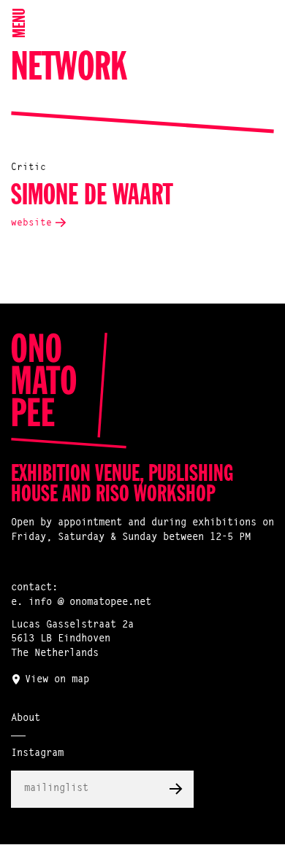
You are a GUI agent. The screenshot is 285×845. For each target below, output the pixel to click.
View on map (57, 680)
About (25, 719)
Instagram (37, 754)
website (31, 223)
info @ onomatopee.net (89, 603)
